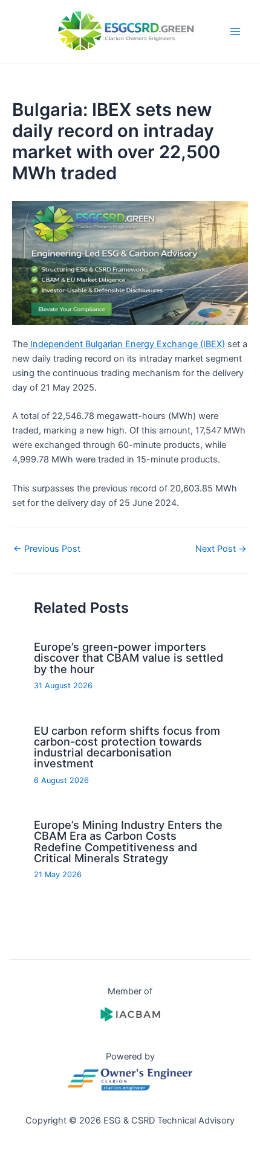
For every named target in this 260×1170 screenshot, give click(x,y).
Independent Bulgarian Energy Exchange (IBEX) (126, 344)
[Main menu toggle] (235, 31)
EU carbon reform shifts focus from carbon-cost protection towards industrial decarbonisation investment (127, 747)
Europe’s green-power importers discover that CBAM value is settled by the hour (128, 657)
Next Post (221, 549)
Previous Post (46, 549)
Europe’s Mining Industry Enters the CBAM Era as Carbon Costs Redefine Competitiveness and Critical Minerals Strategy (128, 841)
